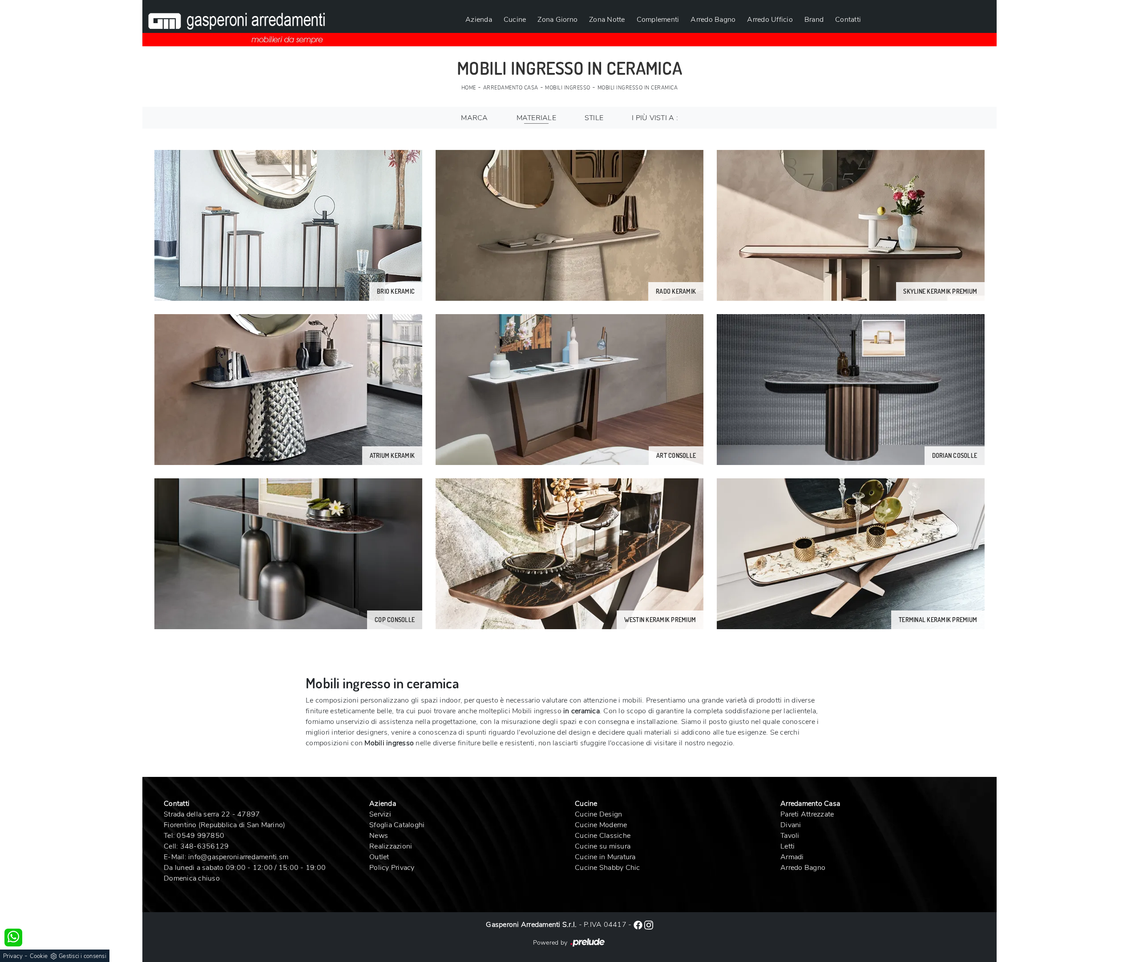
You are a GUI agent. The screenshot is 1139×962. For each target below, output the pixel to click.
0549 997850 (200, 836)
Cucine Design (598, 814)
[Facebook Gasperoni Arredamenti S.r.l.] (639, 925)
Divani (790, 825)
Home (468, 88)
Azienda (478, 19)
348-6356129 (204, 846)
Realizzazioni (390, 846)
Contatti (848, 19)
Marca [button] (474, 118)
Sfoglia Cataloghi (396, 825)
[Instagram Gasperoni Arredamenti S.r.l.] (648, 925)
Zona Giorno (557, 19)
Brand (814, 19)
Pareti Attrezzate (807, 814)
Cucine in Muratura (605, 857)
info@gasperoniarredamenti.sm (238, 857)
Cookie (39, 956)
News (378, 836)
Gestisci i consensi (82, 956)
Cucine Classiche (602, 836)
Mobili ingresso (567, 88)
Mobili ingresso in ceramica (638, 88)
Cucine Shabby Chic (607, 868)
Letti (787, 846)
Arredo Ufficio (770, 19)
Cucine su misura (602, 846)
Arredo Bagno (713, 19)
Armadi (792, 857)
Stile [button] (594, 118)
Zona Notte (607, 19)
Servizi (380, 814)
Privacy (13, 956)
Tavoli (790, 836)
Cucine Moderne (601, 825)
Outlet (379, 857)
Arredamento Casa (510, 88)
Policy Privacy (392, 868)
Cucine (515, 19)
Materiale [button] (536, 118)
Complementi (658, 19)
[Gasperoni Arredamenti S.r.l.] (237, 23)
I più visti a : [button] (655, 118)
